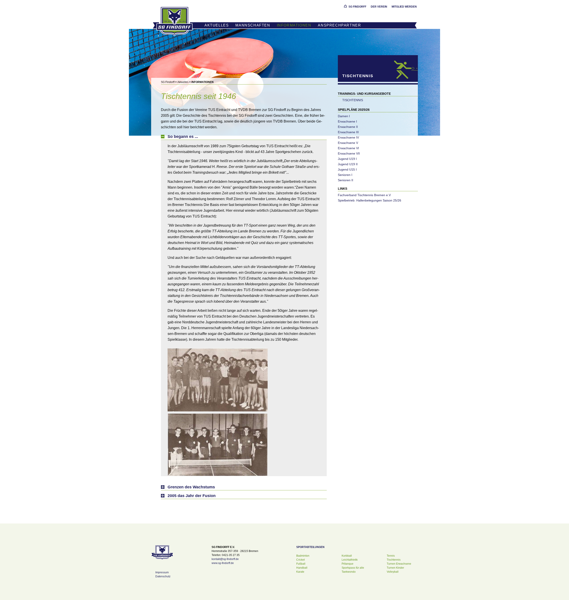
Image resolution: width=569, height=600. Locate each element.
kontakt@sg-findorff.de (225, 559)
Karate (300, 571)
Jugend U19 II (348, 164)
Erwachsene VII (349, 153)
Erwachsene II (348, 127)
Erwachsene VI (348, 148)
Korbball (347, 555)
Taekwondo (349, 571)
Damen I (344, 116)
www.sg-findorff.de (223, 563)
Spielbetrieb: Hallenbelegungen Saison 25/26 (369, 200)
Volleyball (393, 571)
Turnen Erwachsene (399, 563)
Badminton (302, 555)
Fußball (300, 563)
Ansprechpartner (339, 25)
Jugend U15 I (347, 169)
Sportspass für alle (353, 567)
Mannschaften (252, 25)
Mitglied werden (404, 6)
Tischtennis (352, 100)
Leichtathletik (350, 559)
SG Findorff (357, 6)
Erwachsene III (348, 132)
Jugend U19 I (347, 159)
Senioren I (345, 175)
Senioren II (345, 180)
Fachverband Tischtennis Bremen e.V (364, 195)
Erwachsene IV (348, 137)
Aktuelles (216, 25)
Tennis (391, 555)
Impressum (162, 572)
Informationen (294, 25)
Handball (301, 567)
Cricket (300, 559)
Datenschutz (162, 576)
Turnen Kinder (395, 567)
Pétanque (347, 563)
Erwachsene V (348, 143)
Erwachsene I (347, 121)
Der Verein (379, 6)
